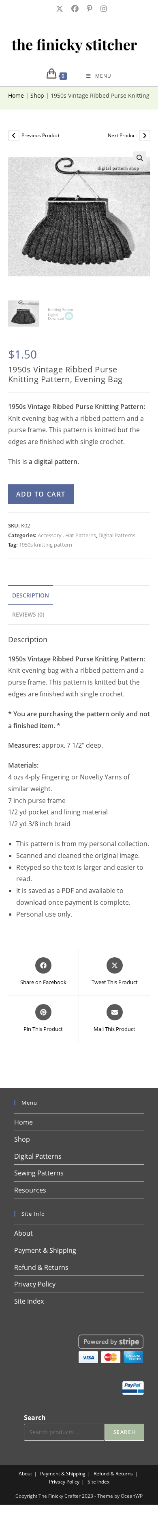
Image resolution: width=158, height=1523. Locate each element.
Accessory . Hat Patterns (67, 535)
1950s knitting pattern (45, 544)
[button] (139, 157)
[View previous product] (13, 135)
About (23, 1233)
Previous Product (40, 135)
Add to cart (41, 494)
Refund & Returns (41, 1267)
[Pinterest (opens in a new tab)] (89, 9)
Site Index (29, 1301)
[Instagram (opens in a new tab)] (101, 9)
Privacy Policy (35, 1284)
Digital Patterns (116, 535)
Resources (30, 1190)
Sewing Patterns (39, 1173)
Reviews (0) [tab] (28, 614)
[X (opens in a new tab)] (58, 9)
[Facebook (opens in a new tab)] (74, 9)
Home (16, 95)
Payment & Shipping (45, 1250)
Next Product (122, 135)
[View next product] (144, 135)
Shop (37, 95)
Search (35, 1417)
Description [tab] (30, 595)
